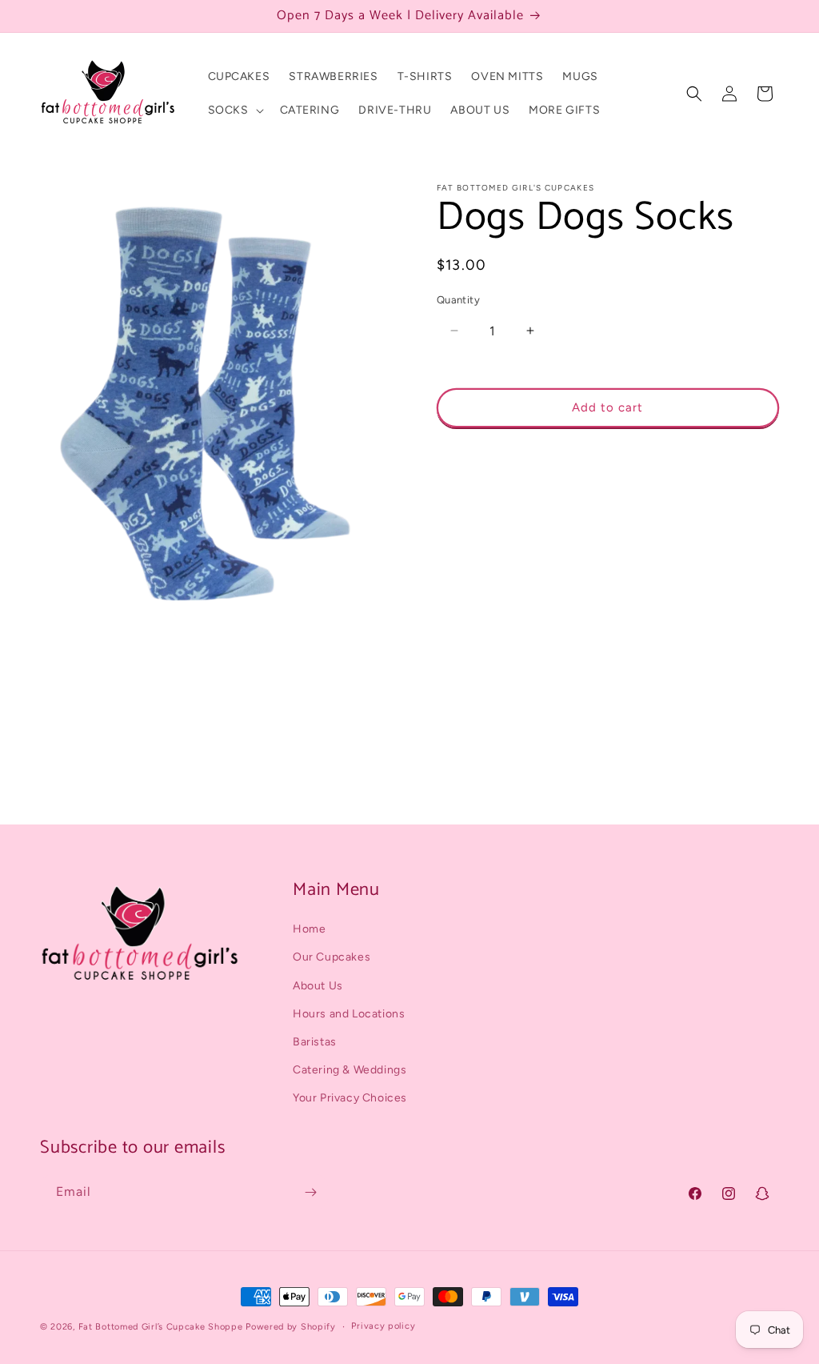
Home (309, 929)
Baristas (315, 1042)
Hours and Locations (349, 1014)
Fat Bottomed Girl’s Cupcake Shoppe (160, 1327)
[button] (234, 110)
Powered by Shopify (291, 1327)
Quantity (458, 300)
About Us (318, 986)
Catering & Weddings (349, 1070)
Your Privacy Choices (350, 1098)
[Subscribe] (310, 1192)
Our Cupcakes (331, 957)
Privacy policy (383, 1326)
